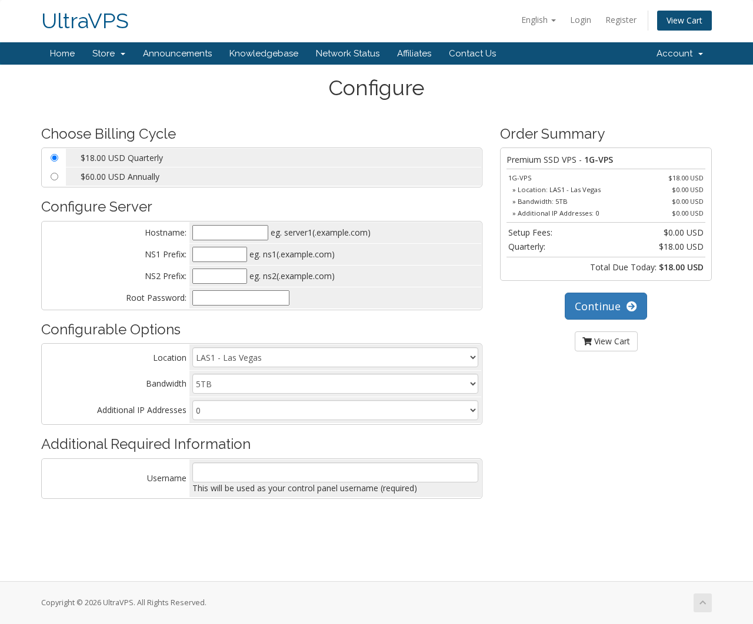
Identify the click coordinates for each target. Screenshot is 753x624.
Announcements (177, 53)
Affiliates (414, 53)
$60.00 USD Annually (120, 176)
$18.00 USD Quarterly (122, 157)
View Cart (684, 20)
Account (677, 53)
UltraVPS (85, 20)
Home (62, 53)
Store (105, 53)
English (535, 19)
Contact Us (472, 53)
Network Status (347, 53)
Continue (601, 306)
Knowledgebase (263, 53)
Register (621, 19)
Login (580, 19)
